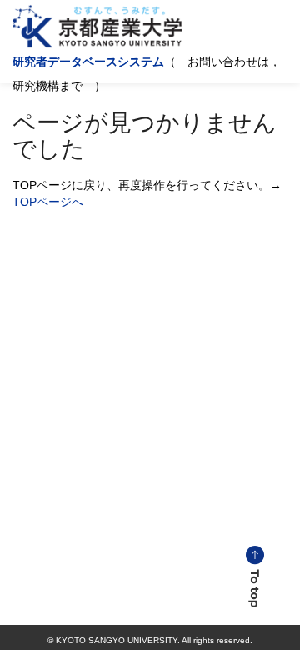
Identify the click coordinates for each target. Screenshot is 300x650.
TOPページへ (47, 201)
